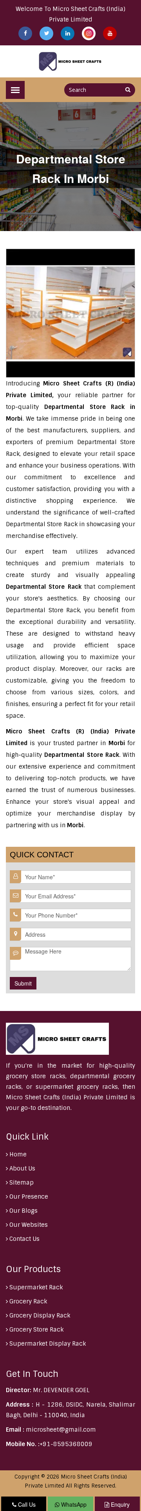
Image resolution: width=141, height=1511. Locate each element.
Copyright (27, 1476)
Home (17, 1154)
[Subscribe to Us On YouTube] (110, 33)
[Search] (128, 89)
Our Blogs (23, 1211)
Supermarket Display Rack (47, 1344)
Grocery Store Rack (35, 1330)
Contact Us (24, 1239)
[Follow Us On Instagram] (89, 33)
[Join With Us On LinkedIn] (68, 33)
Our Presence (28, 1197)
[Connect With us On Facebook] (26, 33)
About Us (21, 1168)
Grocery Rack (27, 1301)
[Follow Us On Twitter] (47, 33)
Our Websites (28, 1225)
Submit (23, 983)
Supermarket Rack (35, 1287)
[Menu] (15, 90)
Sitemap (21, 1183)
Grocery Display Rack (39, 1315)
